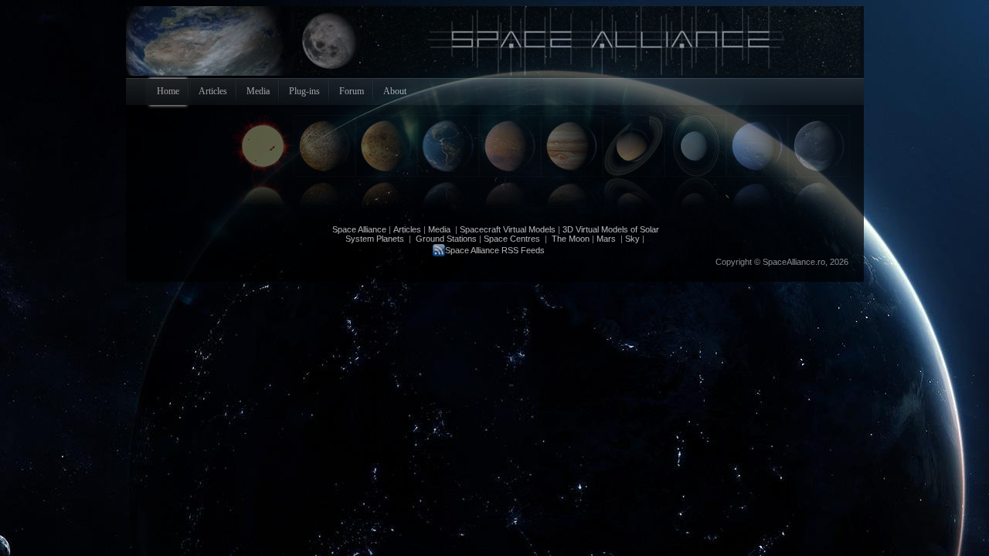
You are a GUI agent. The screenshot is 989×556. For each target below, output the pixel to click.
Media (439, 229)
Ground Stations (446, 238)
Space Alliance (359, 229)
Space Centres (512, 238)
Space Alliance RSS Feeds (495, 250)
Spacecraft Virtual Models (508, 229)
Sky (632, 238)
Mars (606, 238)
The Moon (569, 238)
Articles (407, 229)
